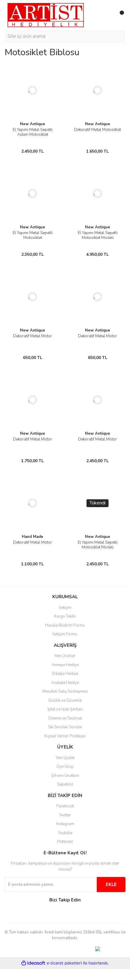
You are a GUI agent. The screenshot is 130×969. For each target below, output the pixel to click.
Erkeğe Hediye (65, 673)
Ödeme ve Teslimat (65, 718)
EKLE (111, 885)
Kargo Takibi (65, 616)
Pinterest (65, 841)
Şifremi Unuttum (65, 775)
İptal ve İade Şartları (65, 709)
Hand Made (32, 536)
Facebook (65, 806)
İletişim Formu (65, 634)
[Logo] (46, 14)
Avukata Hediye (65, 682)
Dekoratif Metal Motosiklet (97, 129)
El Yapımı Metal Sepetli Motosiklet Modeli (98, 235)
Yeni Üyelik (65, 758)
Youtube (65, 833)
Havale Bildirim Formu (65, 625)
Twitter (65, 815)
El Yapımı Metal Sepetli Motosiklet (33, 235)
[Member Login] (107, 15)
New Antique (32, 124)
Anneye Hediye (65, 665)
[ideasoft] (33, 963)
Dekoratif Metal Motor (32, 336)
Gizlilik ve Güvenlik (65, 700)
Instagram (65, 824)
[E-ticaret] (64, 963)
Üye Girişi (65, 766)
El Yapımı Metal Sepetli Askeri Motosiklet (33, 132)
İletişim (65, 607)
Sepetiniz (65, 784)
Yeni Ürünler (65, 656)
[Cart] (119, 15)
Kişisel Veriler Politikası (65, 736)
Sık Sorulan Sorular (65, 727)
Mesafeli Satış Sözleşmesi (65, 691)
